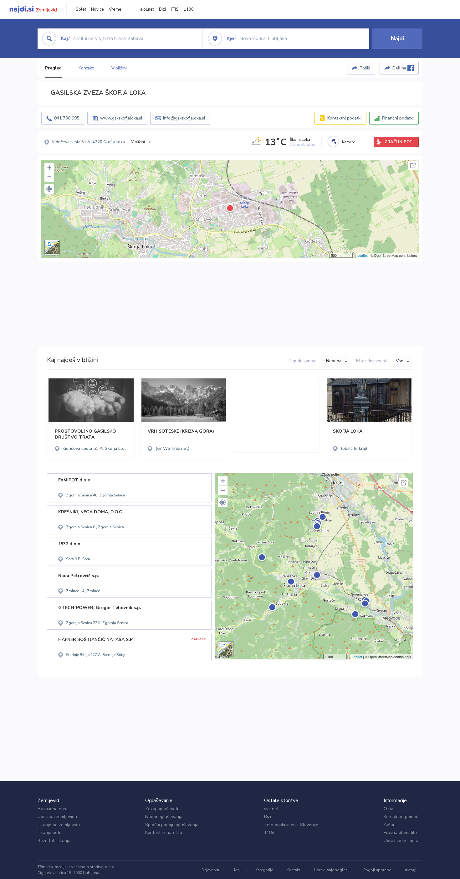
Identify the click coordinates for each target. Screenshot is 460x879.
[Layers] (52, 247)
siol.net (147, 9)
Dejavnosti (211, 869)
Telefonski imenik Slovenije (291, 825)
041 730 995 (66, 118)
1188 (189, 9)
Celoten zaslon (413, 165)
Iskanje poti (49, 833)
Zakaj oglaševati (161, 809)
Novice (97, 9)
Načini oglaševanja (163, 817)
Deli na (399, 68)
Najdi (397, 38)
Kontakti (86, 68)
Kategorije (264, 869)
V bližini (119, 68)
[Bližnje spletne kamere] (333, 141)
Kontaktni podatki (344, 118)
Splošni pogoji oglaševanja (171, 825)
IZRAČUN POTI (398, 142)
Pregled (53, 68)
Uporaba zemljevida (57, 817)
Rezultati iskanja (54, 841)
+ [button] (49, 167)
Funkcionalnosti (53, 809)
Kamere (348, 142)
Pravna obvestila (400, 833)
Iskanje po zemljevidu (59, 825)
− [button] (49, 177)
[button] (49, 189)
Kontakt (293, 869)
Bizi (162, 9)
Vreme (115, 9)
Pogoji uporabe (377, 869)
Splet (81, 9)
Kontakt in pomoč (401, 817)
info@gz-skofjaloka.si (184, 118)
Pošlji (365, 68)
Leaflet (362, 255)
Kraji (238, 869)
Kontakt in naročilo (163, 833)
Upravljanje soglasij (403, 841)
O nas (390, 809)
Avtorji (390, 825)
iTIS (175, 9)
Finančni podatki (398, 118)
